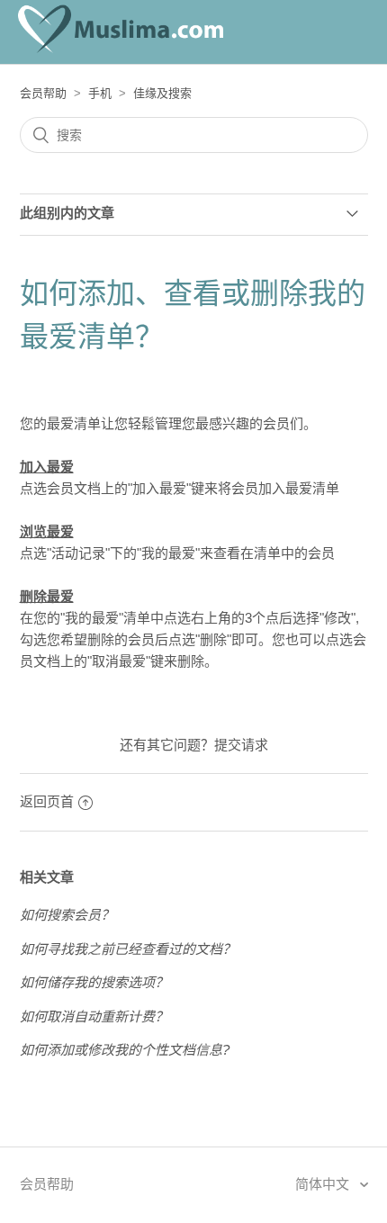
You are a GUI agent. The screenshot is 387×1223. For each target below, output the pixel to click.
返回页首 (47, 801)
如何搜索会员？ (67, 914)
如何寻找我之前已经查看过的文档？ (128, 949)
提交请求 (241, 744)
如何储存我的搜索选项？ (94, 982)
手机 (100, 93)
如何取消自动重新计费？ (94, 1016)
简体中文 (324, 1184)
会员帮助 (43, 93)
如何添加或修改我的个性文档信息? (125, 1049)
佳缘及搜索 (162, 93)
